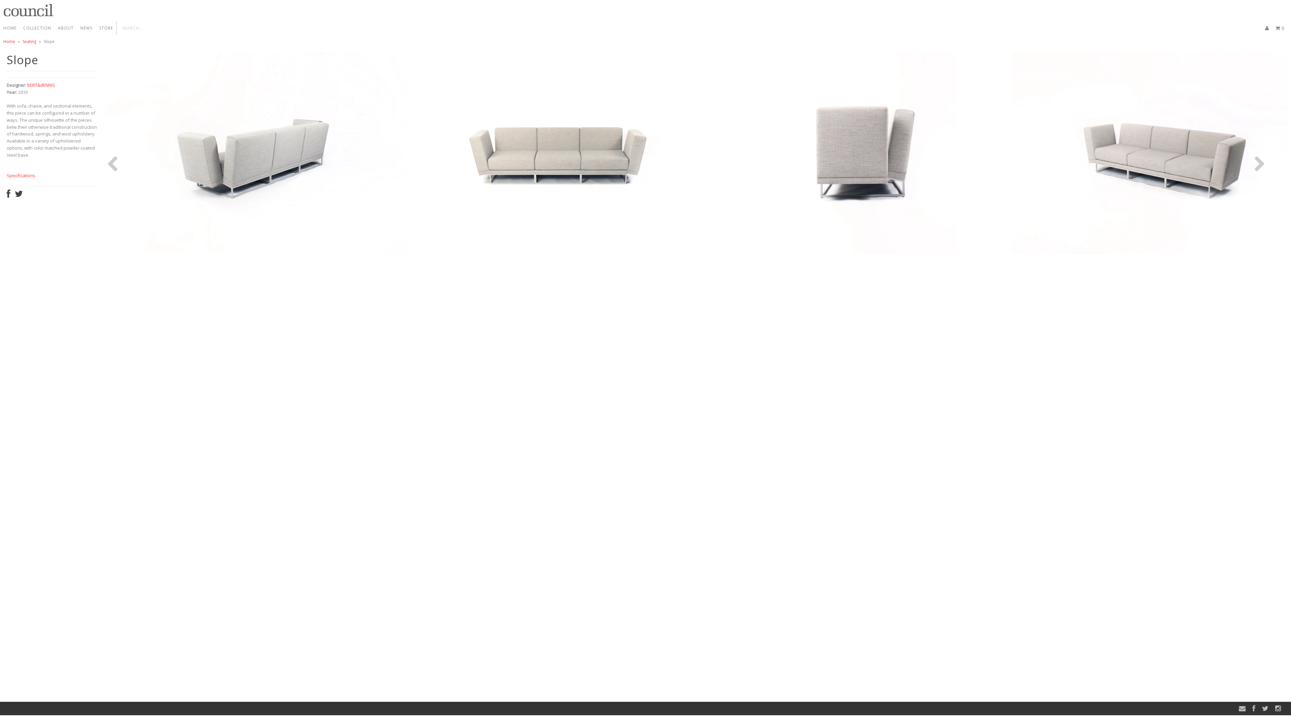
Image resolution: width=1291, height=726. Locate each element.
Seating (29, 41)
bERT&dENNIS (41, 85)
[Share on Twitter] (19, 195)
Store (106, 28)
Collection (37, 28)
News (86, 28)
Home (9, 28)
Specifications (21, 175)
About (66, 28)
